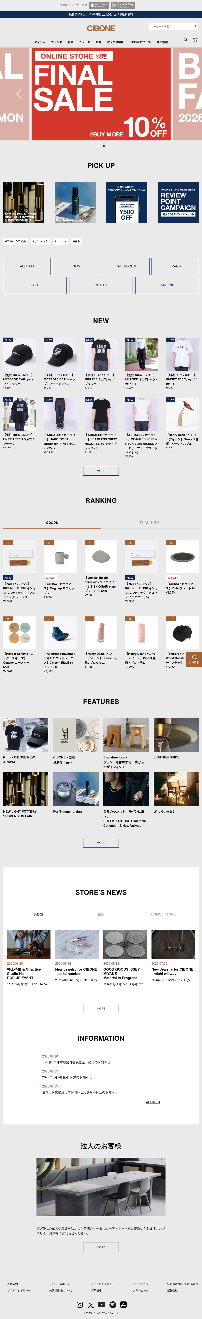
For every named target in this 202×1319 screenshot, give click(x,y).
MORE (101, 470)
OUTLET (101, 285)
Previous (21, 94)
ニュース (84, 42)
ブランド (56, 42)
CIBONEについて (140, 42)
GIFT (34, 285)
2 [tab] (104, 146)
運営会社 (172, 1290)
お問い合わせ (141, 1290)
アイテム (39, 42)
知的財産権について (60, 1290)
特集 (70, 42)
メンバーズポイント (60, 1283)
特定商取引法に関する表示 (182, 1283)
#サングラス (40, 241)
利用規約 (12, 1283)
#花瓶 (76, 241)
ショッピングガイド (102, 1283)
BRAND (175, 266)
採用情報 (162, 42)
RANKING (167, 285)
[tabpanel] (101, 94)
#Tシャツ (60, 241)
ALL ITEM (27, 266)
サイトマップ (141, 1283)
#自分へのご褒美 (15, 241)
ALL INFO (153, 1102)
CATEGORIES (125, 266)
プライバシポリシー (19, 1290)
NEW (76, 266)
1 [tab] (98, 146)
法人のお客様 (115, 42)
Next (181, 94)
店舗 (98, 42)
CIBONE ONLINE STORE (101, 30)
